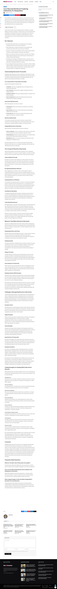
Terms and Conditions (45, 587)
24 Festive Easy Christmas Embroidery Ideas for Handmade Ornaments (46, 15)
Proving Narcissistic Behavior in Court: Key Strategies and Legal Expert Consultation (30, 574)
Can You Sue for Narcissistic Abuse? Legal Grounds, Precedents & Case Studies (19, 525)
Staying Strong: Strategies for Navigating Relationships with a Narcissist (31, 525)
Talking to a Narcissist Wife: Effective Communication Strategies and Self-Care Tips (30, 565)
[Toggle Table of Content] (14, 27)
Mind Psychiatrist (7, 585)
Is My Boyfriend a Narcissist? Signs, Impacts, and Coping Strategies (8, 531)
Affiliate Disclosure (51, 587)
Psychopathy (31, 1)
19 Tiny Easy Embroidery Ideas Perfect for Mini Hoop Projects (45, 18)
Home (15, 1)
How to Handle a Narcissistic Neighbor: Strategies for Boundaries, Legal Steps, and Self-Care (30, 579)
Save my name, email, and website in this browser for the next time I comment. (17, 551)
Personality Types (20, 1)
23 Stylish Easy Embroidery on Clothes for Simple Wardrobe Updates (45, 27)
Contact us (43, 586)
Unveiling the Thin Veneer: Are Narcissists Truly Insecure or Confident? (31, 531)
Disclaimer (47, 586)
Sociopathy (36, 1)
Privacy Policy (46, 585)
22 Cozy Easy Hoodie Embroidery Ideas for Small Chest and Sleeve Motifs (45, 21)
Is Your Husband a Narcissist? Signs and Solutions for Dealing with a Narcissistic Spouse (31, 570)
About (40, 1)
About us (50, 585)
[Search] (53, 2)
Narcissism (26, 1)
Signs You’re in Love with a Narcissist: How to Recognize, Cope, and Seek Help (19, 531)
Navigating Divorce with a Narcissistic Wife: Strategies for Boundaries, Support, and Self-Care (8, 525)
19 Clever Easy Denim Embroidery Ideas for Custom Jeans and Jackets (46, 24)
